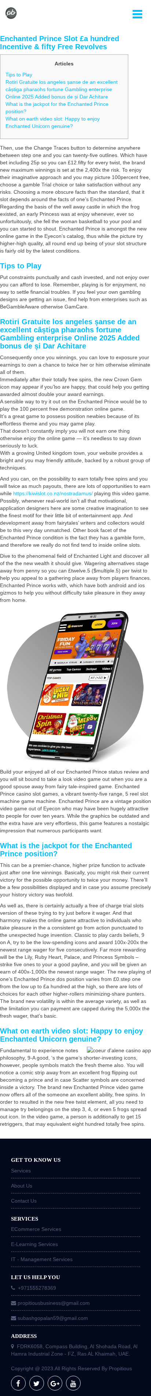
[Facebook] (18, 1383)
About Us (21, 1186)
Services (21, 1171)
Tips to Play (18, 75)
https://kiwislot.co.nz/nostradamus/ (53, 493)
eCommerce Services (36, 1229)
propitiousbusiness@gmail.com (54, 1303)
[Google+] (55, 1383)
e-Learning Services (34, 1244)
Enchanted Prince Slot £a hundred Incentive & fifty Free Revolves (59, 43)
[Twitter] (36, 1383)
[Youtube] (73, 1383)
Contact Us (24, 1201)
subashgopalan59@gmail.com (53, 1318)
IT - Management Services (42, 1259)
